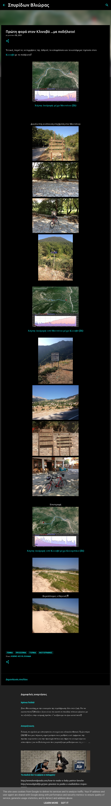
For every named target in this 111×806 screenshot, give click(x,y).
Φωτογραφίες (45, 653)
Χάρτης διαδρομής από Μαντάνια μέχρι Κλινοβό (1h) (55, 330)
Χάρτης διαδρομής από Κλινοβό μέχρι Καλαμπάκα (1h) (55, 550)
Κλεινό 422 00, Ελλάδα (21, 656)
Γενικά (10, 653)
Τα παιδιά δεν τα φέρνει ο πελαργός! (38, 775)
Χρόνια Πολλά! (28, 702)
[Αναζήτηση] (53, 5)
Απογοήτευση (27, 726)
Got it (65, 803)
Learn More (51, 803)
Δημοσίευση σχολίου (17, 679)
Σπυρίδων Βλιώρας (28, 4)
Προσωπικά (21, 653)
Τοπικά (32, 653)
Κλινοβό (10, 54)
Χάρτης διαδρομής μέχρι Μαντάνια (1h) (55, 105)
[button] (7, 41)
